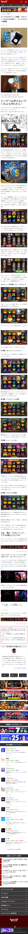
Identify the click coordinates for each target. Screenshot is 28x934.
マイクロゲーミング (19, 50)
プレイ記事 (9, 5)
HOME (2, 5)
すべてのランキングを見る (14, 849)
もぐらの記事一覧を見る (20, 668)
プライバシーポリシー (17, 928)
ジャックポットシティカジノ (12, 57)
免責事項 (16, 634)
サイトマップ (20, 930)
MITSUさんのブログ (14, 59)
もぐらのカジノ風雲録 (19, 5)
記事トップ (14, 675)
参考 (6, 541)
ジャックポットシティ (21, 551)
